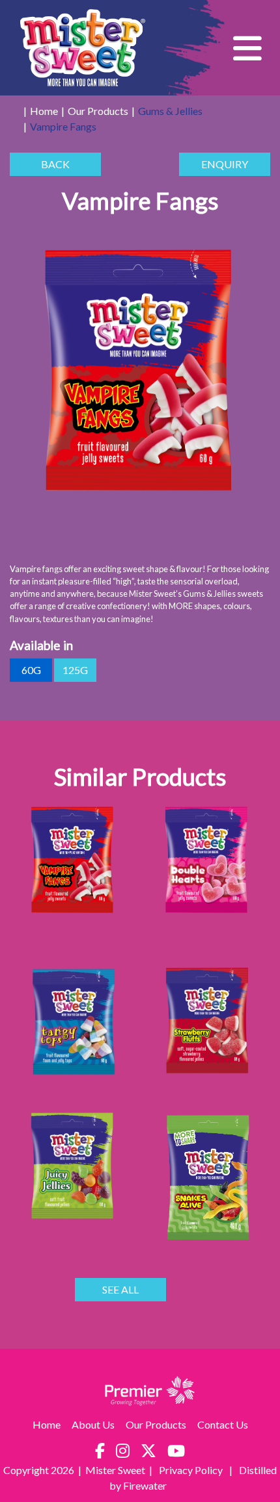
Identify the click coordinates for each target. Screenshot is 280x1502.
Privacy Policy (192, 1470)
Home (44, 111)
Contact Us (222, 1424)
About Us (93, 1424)
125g (75, 670)
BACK (55, 164)
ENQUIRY (224, 164)
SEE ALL (120, 1289)
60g (31, 670)
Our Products (98, 111)
